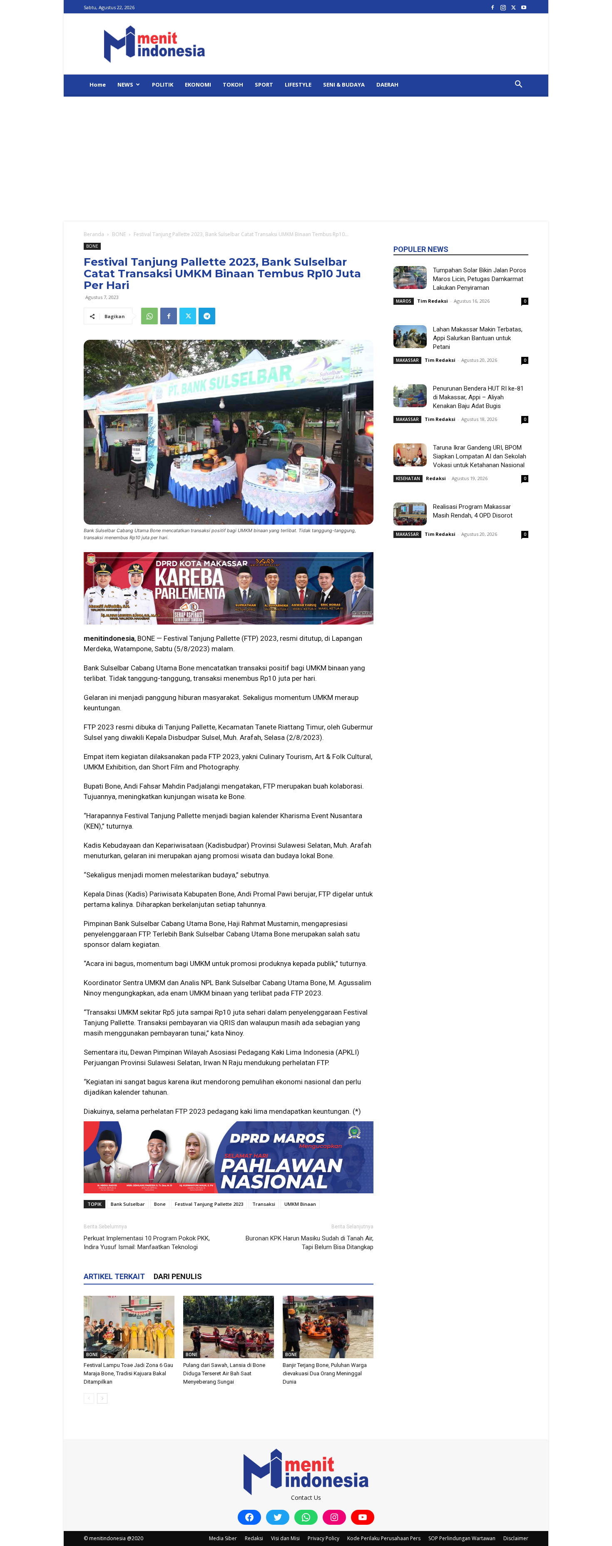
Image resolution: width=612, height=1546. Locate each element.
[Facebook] (492, 7)
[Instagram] (503, 7)
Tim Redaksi (432, 301)
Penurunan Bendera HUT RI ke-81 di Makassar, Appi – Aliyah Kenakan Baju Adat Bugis (478, 397)
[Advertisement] (306, 159)
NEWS (125, 84)
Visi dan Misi (285, 1538)
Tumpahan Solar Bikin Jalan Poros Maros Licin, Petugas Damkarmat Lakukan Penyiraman (479, 278)
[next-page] (102, 1398)
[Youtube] (523, 7)
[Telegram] (207, 316)
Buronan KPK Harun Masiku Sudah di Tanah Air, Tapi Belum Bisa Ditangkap (309, 1243)
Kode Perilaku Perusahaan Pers (383, 1538)
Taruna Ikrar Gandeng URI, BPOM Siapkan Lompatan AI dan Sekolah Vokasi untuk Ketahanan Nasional (479, 456)
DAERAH (387, 84)
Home (98, 84)
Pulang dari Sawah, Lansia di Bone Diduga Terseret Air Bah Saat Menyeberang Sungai (224, 1373)
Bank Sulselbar (128, 1204)
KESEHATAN (408, 478)
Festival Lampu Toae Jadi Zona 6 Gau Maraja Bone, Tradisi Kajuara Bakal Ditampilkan (128, 1373)
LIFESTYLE (298, 84)
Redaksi (436, 478)
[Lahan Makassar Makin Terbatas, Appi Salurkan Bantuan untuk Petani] (410, 336)
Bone (160, 1204)
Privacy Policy (323, 1538)
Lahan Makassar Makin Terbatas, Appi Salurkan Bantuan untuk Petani (477, 338)
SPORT (264, 84)
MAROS (403, 301)
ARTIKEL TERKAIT (114, 1276)
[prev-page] (89, 1398)
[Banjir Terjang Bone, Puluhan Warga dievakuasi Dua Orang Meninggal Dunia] (328, 1327)
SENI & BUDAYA (344, 84)
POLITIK (162, 84)
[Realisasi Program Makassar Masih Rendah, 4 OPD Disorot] (410, 514)
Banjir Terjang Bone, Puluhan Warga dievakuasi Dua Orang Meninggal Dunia (325, 1373)
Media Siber (223, 1538)
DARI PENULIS (178, 1276)
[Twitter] (513, 7)
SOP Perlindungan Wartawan (461, 1538)
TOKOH (233, 84)
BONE (119, 234)
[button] (518, 85)
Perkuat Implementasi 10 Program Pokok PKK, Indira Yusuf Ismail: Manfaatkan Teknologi (147, 1243)
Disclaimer (515, 1538)
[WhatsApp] (149, 316)
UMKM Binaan (300, 1204)
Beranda (94, 234)
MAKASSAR (407, 360)
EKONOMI (198, 84)
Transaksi (263, 1204)
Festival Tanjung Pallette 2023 (209, 1204)
